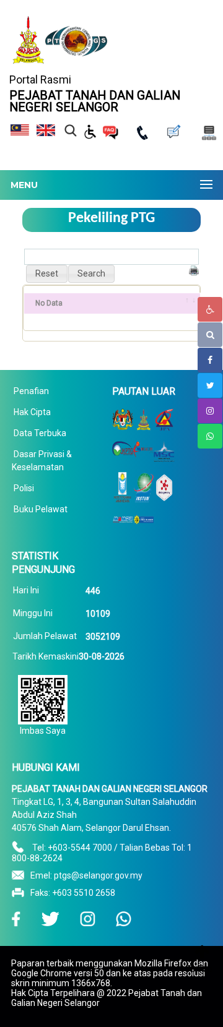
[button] (47, 274)
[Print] (194, 270)
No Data (49, 303)
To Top (199, 969)
